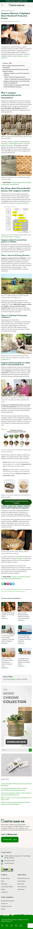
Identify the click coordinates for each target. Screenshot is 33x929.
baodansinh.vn (5, 359)
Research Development (7, 901)
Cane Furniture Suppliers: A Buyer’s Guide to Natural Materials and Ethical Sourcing (16, 794)
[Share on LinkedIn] (10, 584)
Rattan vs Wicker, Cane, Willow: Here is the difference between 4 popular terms (8, 662)
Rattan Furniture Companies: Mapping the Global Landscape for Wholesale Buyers (15, 803)
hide (10, 63)
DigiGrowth (9, 921)
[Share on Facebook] (5, 584)
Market (3, 909)
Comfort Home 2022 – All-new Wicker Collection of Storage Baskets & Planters (8, 638)
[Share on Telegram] (13, 584)
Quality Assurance (6, 906)
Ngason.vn (17, 297)
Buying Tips (21, 884)
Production (4, 903)
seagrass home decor (7, 145)
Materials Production (24, 878)
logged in (13, 679)
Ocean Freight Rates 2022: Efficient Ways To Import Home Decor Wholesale (24, 638)
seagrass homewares (22, 203)
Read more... (5, 618)
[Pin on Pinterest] (8, 584)
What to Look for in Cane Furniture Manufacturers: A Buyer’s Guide (16, 798)
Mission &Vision (5, 878)
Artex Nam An (16, 21)
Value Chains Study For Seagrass (10, 236)
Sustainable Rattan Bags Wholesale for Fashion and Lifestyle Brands (24, 661)
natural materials (15, 591)
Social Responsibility (7, 886)
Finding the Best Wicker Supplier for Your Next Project (8, 614)
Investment (4, 892)
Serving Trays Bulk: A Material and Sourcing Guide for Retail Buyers (16, 784)
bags (6, 143)
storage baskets (13, 143)
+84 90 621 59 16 (9, 863)
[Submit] (30, 750)
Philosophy (4, 884)
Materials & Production (7, 10)
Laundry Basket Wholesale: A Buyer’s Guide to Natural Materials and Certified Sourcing (14, 789)
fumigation (19, 558)
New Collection (22, 886)
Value (2, 881)
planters (20, 143)
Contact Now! (7, 839)
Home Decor (21, 889)
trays (25, 143)
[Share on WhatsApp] (2, 584)
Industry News (22, 881)
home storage (7, 591)
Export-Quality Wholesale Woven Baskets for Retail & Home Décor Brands (23, 615)
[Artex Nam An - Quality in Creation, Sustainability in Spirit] (16, 5)
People (3, 889)
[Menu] (2, 5)
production (22, 591)
